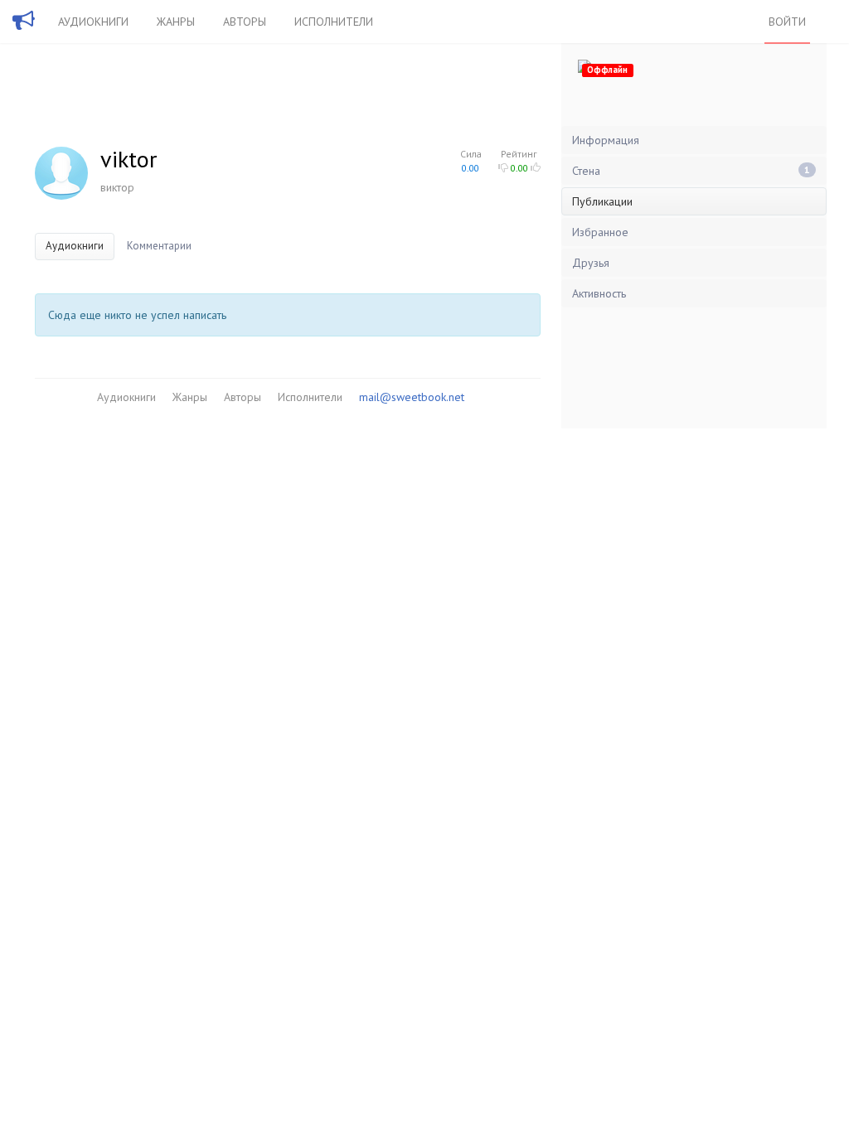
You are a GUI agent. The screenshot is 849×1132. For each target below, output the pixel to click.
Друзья (590, 262)
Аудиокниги (93, 21)
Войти (787, 21)
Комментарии (159, 246)
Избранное (600, 232)
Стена (691, 170)
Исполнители (333, 21)
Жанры (176, 21)
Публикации (602, 201)
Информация (605, 140)
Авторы (244, 21)
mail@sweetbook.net (411, 396)
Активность (599, 293)
